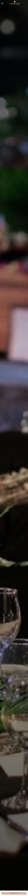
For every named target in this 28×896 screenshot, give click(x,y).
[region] (2, 3)
